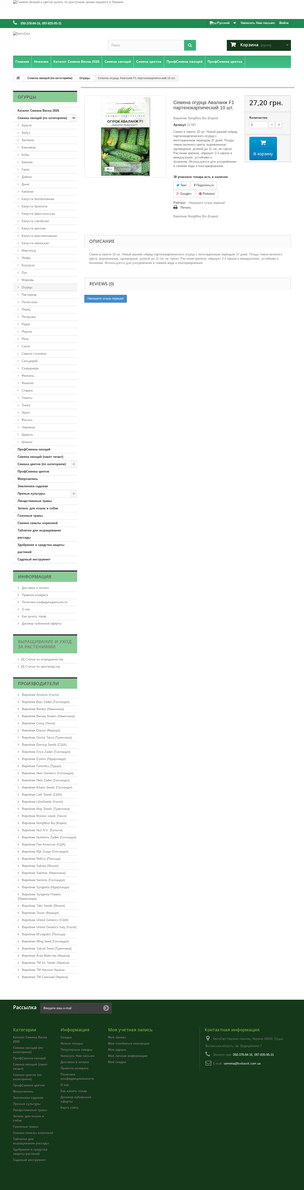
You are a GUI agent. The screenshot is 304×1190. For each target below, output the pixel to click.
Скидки (66, 1037)
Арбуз (25, 132)
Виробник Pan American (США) (43, 844)
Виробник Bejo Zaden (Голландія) (45, 702)
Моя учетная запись (130, 1029)
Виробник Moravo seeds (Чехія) (43, 816)
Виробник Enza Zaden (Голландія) (45, 752)
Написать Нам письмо (258, 23)
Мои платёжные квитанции (128, 1043)
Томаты (26, 398)
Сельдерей (29, 361)
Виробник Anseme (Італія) (40, 695)
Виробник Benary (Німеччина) (42, 709)
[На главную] (18, 78)
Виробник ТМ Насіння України (43, 970)
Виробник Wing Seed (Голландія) (45, 941)
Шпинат (27, 442)
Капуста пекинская (35, 243)
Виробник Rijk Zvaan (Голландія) (44, 851)
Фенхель (27, 376)
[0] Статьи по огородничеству (42, 659)
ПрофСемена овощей (34, 449)
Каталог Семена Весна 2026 (38, 110)
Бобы (25, 155)
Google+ (185, 194)
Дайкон (26, 177)
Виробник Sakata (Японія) (39, 866)
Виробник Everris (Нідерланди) (43, 759)
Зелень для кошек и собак (38, 508)
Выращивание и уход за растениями (45, 644)
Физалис (27, 383)
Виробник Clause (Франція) (40, 730)
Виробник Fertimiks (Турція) (41, 766)
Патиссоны (29, 302)
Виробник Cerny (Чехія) (38, 723)
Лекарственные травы (35, 501)
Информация (34, 576)
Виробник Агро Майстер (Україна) (45, 955)
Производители (38, 683)
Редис (25, 324)
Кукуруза (28, 265)
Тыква (25, 405)
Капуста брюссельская (38, 213)
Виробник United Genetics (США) (44, 920)
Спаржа (27, 390)
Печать (185, 207)
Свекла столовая (33, 353)
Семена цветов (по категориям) (42, 464)
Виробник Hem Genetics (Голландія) (47, 773)
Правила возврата (34, 595)
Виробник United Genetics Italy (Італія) (48, 927)
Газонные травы (30, 515)
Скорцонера (29, 368)
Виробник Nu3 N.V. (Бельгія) (41, 830)
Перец (25, 309)
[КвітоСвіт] (57, 41)
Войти (284, 23)
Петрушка (28, 317)
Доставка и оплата (35, 588)
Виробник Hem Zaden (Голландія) (45, 780)
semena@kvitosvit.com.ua (242, 1063)
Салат (25, 346)
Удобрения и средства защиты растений (41, 548)
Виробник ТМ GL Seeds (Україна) (45, 963)
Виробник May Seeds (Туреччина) (45, 809)
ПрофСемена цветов (33, 471)
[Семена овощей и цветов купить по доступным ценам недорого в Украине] (152, 9)
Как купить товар (33, 616)
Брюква (27, 162)
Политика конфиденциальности (44, 602)
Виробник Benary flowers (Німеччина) (48, 716)
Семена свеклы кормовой (38, 523)
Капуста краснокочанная (39, 236)
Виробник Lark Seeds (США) (41, 794)
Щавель (27, 434)
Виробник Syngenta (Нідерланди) (45, 887)
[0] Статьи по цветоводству (40, 666)
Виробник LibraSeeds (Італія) (42, 801)
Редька (26, 331)
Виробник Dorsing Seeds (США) (43, 744)
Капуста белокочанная (37, 199)
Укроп (25, 412)
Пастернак (29, 294)
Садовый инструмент (34, 559)
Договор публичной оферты (41, 623)
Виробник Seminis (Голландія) (43, 880)
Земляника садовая (33, 486)
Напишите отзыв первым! (207, 203)
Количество (258, 117)
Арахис (26, 125)
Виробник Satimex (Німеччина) (43, 873)
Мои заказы (117, 1037)
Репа (24, 339)
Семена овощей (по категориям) (42, 118)
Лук (24, 272)
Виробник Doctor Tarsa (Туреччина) (46, 737)
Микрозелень (28, 479)
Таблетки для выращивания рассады (39, 534)
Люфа (25, 258)
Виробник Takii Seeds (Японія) (43, 906)
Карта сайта (69, 1107)
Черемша (28, 427)
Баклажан (28, 147)
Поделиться (204, 185)
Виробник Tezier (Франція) (40, 913)
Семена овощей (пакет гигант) (40, 457)
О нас (25, 609)
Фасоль (27, 420)
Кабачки (27, 191)
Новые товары (72, 1043)
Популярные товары (76, 1049)
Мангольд (28, 250)
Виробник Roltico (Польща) (40, 858)
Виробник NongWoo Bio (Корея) (43, 823)
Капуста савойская (35, 221)
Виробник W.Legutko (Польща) (43, 934)
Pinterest (208, 194)
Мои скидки (117, 1062)
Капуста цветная (33, 228)
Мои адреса (117, 1049)
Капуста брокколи (34, 206)
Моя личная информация (127, 1056)
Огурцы (26, 287)
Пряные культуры (31, 493)
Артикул (179, 125)
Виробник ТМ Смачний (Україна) (44, 977)
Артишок (27, 140)
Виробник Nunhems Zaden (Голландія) (48, 837)
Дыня (25, 184)
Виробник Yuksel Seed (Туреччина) (46, 948)
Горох (25, 169)
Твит (183, 185)
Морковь (27, 280)
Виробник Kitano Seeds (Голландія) (46, 787)
